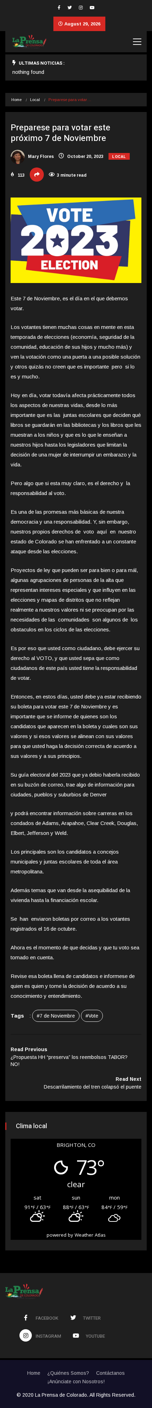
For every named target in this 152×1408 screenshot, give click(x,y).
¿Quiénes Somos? (68, 1373)
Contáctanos (110, 1373)
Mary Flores (40, 156)
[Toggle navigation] (137, 41)
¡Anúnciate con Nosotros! (76, 1381)
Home (16, 100)
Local (35, 100)
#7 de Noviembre (56, 1016)
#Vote (92, 1016)
